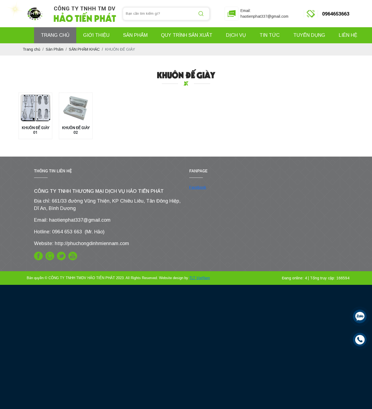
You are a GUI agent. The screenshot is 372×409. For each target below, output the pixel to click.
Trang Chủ (55, 35)
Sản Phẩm (135, 35)
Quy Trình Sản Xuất (186, 35)
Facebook (197, 187)
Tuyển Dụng (309, 35)
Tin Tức (270, 35)
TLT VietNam (199, 278)
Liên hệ (348, 35)
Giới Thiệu (96, 35)
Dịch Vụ (236, 35)
